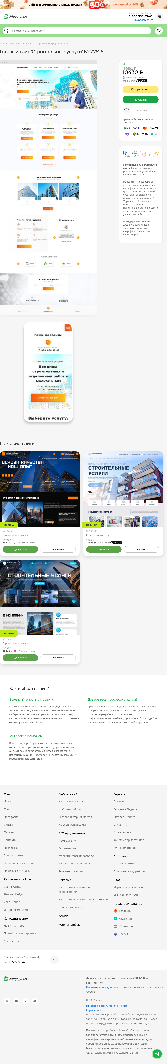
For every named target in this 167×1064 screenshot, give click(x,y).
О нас (7, 809)
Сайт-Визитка (12, 886)
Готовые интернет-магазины (77, 817)
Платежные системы (17, 870)
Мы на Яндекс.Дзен (126, 895)
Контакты (10, 840)
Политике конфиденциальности (106, 987)
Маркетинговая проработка (77, 856)
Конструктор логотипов (129, 840)
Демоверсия (20, 549)
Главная (119, 801)
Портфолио (11, 817)
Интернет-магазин (16, 910)
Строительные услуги (16, 534)
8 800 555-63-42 (141, 16)
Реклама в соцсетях (71, 907)
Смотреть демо (140, 89)
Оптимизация (67, 848)
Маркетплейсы (69, 925)
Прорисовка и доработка (130, 871)
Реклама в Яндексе (125, 809)
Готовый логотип (125, 863)
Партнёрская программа (20, 933)
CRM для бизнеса (124, 817)
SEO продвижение (72, 833)
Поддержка (11, 848)
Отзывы (9, 832)
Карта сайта (93, 1010)
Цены (7, 801)
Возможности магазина (19, 863)
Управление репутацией (74, 863)
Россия (123, 934)
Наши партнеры (14, 925)
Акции (63, 916)
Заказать (140, 99)
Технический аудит (71, 871)
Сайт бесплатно (14, 941)
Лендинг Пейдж (14, 894)
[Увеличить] (73, 513)
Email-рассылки (123, 832)
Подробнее (57, 549)
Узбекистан (126, 926)
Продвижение (68, 840)
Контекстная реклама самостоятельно (83, 899)
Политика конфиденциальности (106, 1005)
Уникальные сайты (71, 801)
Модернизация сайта (72, 824)
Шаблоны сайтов (70, 809)
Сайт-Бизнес (12, 902)
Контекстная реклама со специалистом (74, 889)
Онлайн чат (121, 824)
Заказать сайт (143, 20)
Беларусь (125, 911)
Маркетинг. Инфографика (130, 887)
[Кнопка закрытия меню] (164, 2)
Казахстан (125, 918)
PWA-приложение (125, 848)
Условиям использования (146, 987)
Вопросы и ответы (15, 855)
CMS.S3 (8, 824)
